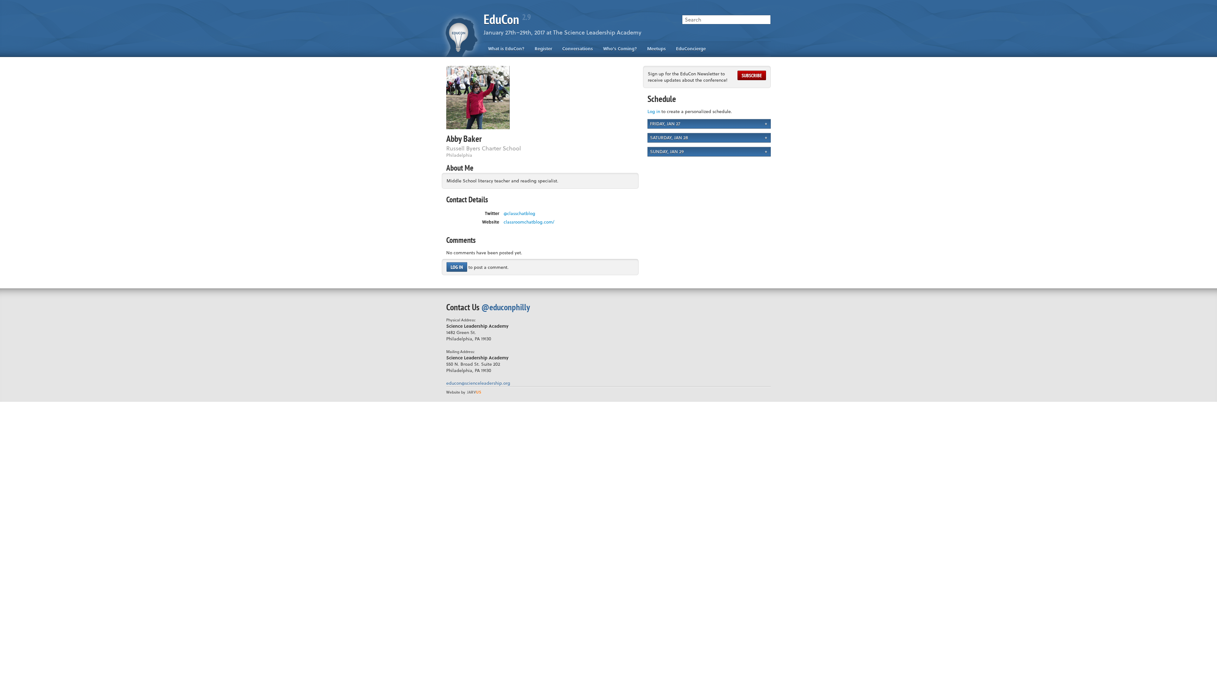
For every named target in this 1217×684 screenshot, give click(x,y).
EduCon (507, 19)
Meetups (656, 48)
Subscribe (752, 75)
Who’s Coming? (620, 48)
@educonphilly (505, 307)
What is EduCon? (506, 48)
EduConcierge (691, 48)
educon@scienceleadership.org (478, 383)
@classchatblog (519, 213)
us (474, 392)
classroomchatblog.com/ (529, 222)
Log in (457, 267)
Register (543, 48)
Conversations (577, 48)
